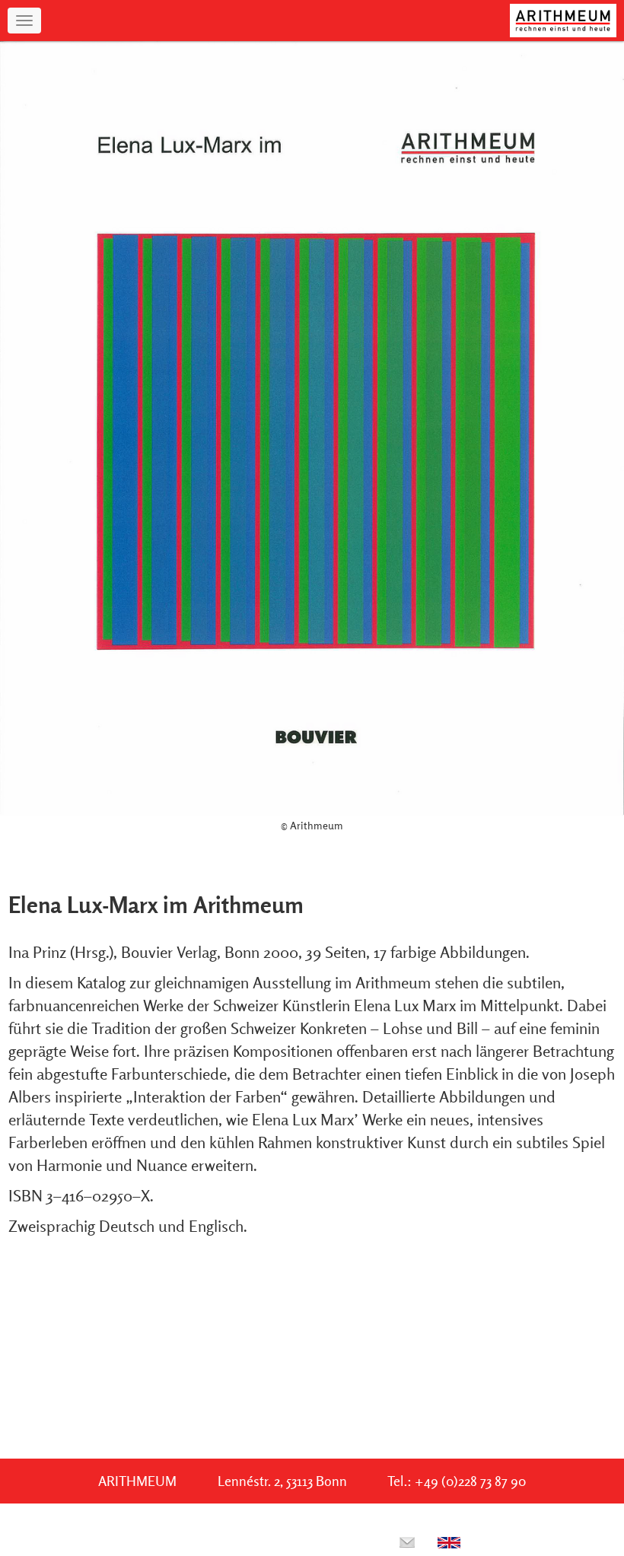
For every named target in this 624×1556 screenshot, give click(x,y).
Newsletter (323, 1541)
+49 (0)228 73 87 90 (470, 1481)
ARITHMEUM (137, 1481)
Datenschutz (214, 1541)
